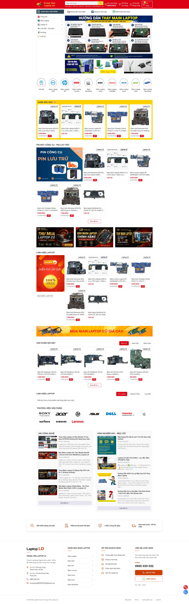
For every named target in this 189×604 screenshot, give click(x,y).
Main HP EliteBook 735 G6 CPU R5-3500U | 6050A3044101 (70, 374)
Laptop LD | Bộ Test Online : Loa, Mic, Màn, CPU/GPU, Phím (134, 459)
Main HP (81, 6)
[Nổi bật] (41, 82)
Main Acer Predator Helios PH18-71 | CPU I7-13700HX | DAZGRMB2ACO (117, 130)
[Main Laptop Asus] (124, 82)
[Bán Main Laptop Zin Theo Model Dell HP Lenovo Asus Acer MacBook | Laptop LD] (47, 455)
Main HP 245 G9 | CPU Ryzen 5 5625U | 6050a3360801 (115, 374)
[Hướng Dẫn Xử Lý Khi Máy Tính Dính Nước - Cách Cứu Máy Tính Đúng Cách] (106, 496)
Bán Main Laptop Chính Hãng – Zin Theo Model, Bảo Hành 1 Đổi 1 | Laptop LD (74, 487)
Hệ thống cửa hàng (124, 4)
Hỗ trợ (137, 600)
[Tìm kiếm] (100, 3)
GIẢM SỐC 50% (45, 102)
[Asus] (94, 414)
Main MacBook (88, 90)
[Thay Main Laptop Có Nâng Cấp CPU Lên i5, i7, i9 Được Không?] (47, 474)
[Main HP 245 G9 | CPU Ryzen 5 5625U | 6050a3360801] (117, 358)
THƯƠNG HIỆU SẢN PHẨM (49, 408)
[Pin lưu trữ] (108, 66)
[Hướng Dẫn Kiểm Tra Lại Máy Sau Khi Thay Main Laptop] (106, 478)
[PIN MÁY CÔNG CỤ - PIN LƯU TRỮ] (59, 164)
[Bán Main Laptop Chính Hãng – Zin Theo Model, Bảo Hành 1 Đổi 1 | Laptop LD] (47, 490)
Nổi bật (41, 89)
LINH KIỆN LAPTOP (45, 252)
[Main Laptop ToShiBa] (112, 82)
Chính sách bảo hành (123, 12)
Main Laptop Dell (53, 90)
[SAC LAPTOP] (138, 66)
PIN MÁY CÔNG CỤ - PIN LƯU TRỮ (52, 145)
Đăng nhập (136, 5)
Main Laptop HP (65, 90)
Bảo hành (128, 600)
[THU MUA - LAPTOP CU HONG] (55, 237)
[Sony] (45, 414)
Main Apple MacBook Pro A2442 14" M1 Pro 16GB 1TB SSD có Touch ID (94, 210)
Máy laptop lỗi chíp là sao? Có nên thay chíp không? (134, 438)
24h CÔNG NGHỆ (46, 433)
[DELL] (111, 414)
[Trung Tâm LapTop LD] (48, 4)
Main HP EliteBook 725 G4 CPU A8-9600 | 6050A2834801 (93, 374)
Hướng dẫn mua (147, 600)
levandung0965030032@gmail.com (42, 583)
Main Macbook (97, 6)
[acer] (61, 414)
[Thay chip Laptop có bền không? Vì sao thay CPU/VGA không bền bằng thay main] (47, 442)
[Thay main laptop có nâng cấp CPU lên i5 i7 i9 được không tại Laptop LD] (134, 237)
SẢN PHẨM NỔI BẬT (45, 343)
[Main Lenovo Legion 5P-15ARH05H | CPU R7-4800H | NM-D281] (94, 115)
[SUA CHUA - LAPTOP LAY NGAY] (94, 237)
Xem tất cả (94, 221)
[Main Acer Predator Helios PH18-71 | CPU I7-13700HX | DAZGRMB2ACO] (117, 115)
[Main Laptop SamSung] (147, 82)
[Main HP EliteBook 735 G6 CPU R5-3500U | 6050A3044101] (71, 358)
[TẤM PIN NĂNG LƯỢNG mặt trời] (79, 66)
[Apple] (144, 414)
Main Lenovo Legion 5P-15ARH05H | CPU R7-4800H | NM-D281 (93, 130)
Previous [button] (68, 37)
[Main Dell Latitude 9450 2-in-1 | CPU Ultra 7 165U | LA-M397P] (71, 115)
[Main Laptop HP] (65, 82)
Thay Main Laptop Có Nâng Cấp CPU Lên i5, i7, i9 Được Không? (74, 471)
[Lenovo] (78, 421)
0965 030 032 (34, 579)
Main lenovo (88, 6)
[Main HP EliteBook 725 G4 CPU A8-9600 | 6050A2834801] (94, 358)
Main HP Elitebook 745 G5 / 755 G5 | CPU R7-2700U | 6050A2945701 (47, 374)
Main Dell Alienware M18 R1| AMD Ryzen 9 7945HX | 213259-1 (140, 130)
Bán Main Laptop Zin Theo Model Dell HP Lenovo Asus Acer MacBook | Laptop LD (74, 454)
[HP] (78, 414)
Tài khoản (135, 3)
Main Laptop (68, 6)
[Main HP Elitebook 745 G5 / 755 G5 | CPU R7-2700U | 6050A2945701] (48, 358)
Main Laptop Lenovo (76, 90)
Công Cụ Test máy (100, 12)
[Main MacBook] (88, 82)
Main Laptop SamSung (147, 90)
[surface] (45, 421)
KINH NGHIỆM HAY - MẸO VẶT (111, 433)
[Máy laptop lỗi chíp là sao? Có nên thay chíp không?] (106, 445)
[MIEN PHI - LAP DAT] (50, 273)
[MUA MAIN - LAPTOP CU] (94, 331)
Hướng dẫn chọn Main (78, 12)
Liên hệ (158, 600)
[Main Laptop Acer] (135, 82)
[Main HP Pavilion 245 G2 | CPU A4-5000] (140, 358)
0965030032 (111, 5)
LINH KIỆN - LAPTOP (45, 296)
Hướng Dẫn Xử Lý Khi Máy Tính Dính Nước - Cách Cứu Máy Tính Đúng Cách (134, 492)
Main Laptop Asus (124, 90)
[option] (109, 37)
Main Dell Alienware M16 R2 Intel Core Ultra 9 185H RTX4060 (48, 130)
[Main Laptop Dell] (53, 82)
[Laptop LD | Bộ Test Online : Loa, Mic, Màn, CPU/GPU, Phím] (106, 463)
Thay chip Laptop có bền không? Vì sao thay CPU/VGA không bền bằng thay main (74, 438)
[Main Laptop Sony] (100, 82)
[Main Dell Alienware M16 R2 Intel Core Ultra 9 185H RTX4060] (48, 115)
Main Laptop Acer (136, 90)
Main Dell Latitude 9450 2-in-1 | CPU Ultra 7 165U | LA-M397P (70, 130)
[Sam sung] (61, 421)
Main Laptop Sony (100, 90)
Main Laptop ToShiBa (112, 90)
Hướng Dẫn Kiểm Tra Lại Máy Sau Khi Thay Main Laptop (134, 474)
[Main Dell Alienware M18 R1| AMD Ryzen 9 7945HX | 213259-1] (140, 115)
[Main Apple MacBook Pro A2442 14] (94, 194)
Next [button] (149, 37)
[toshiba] (128, 414)
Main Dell (75, 6)
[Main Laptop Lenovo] (76, 82)
